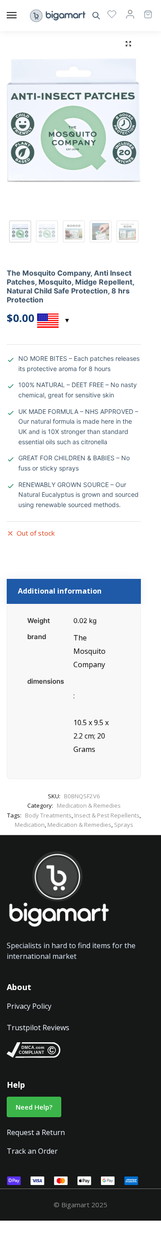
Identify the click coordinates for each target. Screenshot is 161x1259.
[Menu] (20, 15)
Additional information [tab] (60, 591)
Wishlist (112, 14)
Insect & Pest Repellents (107, 815)
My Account (130, 14)
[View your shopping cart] (144, 10)
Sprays (123, 825)
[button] (128, 43)
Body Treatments (48, 815)
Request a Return (36, 1132)
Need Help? (34, 1106)
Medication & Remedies (89, 805)
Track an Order (32, 1151)
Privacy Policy (29, 1006)
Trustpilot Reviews (38, 1027)
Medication (30, 825)
